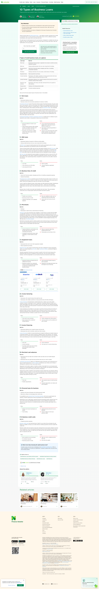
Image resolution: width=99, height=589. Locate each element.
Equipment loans (23, 247)
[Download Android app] (22, 541)
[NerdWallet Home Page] (5, 2)
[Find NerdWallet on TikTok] (82, 540)
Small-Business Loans (41, 458)
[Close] (24, 580)
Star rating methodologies (47, 527)
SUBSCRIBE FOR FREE (70, 52)
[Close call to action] (97, 578)
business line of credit (25, 178)
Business (24, 6)
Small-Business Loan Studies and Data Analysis (29, 456)
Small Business (49, 458)
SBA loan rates (23, 154)
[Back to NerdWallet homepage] (20, 6)
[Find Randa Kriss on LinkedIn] (28, 474)
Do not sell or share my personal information (79, 526)
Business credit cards (24, 423)
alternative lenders (47, 107)
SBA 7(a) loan (53, 148)
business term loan (24, 103)
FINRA (59, 560)
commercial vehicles (43, 248)
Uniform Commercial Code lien (36, 116)
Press (43, 530)
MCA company (36, 362)
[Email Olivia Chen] (46, 474)
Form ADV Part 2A (69, 561)
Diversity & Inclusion (46, 524)
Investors (44, 533)
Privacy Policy (46, 562)
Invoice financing (23, 333)
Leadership (44, 519)
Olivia (48, 472)
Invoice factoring (23, 301)
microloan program (30, 218)
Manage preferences (11, 585)
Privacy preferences (77, 524)
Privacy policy (75, 521)
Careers (43, 521)
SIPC (61, 560)
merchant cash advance (25, 361)
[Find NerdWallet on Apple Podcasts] (80, 540)
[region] (89, 583)
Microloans (22, 212)
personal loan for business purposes (36, 396)
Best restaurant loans (28, 269)
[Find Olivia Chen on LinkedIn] (48, 474)
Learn (33, 6)
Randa (28, 472)
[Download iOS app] (15, 541)
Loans (29, 6)
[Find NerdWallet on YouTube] (76, 540)
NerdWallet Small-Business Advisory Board (48, 456)
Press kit (44, 531)
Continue (20, 585)
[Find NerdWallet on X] (74, 540)
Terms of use (75, 518)
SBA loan (23, 145)
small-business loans (34, 35)
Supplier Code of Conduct (78, 519)
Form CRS (63, 561)
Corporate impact (45, 522)
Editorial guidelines (46, 525)
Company (44, 518)
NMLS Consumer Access (46, 551)
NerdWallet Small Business (46, 447)
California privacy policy (77, 522)
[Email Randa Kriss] (27, 474)
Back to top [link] (23, 466)
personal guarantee (25, 116)
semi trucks (34, 248)
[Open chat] (96, 586)
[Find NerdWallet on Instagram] (78, 540)
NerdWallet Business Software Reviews (27, 458)
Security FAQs (60, 519)
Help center (60, 518)
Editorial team (45, 528)
